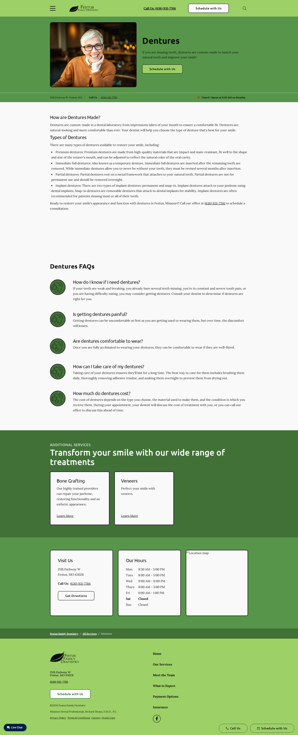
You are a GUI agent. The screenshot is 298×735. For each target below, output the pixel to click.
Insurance (160, 707)
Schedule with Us (208, 8)
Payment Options (165, 696)
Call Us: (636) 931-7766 (160, 8)
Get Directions (76, 596)
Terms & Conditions (78, 717)
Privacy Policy (58, 717)
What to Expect (164, 686)
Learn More (65, 516)
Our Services (162, 664)
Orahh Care (108, 717)
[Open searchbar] (244, 8)
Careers (95, 717)
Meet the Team (164, 675)
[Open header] (53, 8)
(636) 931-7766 (109, 97)
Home (157, 654)
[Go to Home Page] (83, 8)
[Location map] (217, 583)
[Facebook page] (157, 719)
